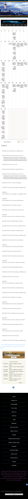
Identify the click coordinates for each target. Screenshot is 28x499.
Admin (14, 494)
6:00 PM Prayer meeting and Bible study (3, 102)
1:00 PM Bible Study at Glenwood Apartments (22, 44)
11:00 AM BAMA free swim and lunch (15, 38)
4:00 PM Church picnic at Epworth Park (4, 79)
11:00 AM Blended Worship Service (4, 75)
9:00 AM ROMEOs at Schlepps (18, 85)
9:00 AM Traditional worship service (4, 64)
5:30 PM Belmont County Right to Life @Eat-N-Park (19, 45)
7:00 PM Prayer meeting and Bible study (15, 57)
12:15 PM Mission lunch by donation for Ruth (4, 128)
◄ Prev (3, 21)
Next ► (24, 21)
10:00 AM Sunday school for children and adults (3, 69)
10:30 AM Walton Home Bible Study (15, 33)
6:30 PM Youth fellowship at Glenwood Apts (7, 86)
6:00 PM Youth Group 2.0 (4, 106)
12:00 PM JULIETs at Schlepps (15, 53)
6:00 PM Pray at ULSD (11, 44)
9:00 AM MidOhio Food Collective (19, 64)
